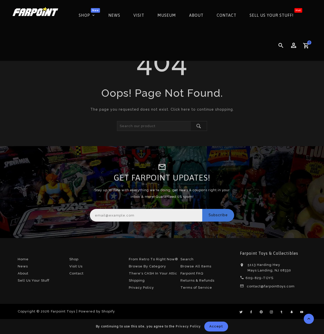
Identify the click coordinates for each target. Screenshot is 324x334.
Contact (76, 273)
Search (187, 259)
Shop (73, 259)
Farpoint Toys (63, 311)
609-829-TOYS (259, 278)
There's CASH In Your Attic (153, 273)
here (185, 109)
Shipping (137, 280)
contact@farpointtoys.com (271, 286)
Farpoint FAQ (191, 273)
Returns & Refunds (197, 280)
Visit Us (76, 266)
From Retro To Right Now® (153, 259)
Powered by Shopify (97, 311)
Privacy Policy (141, 287)
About (23, 273)
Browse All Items (195, 266)
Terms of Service (196, 287)
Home (23, 259)
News (23, 266)
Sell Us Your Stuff (33, 280)
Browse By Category (147, 266)
